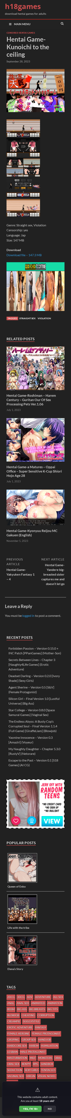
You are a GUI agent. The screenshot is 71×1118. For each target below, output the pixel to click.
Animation (55, 1003)
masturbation (17, 1057)
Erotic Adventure (20, 1027)
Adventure (43, 997)
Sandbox (47, 1064)
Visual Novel (47, 1076)
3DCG (20, 997)
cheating (28, 1015)
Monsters (45, 1057)
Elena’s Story (15, 969)
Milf (33, 1057)
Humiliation (49, 1045)
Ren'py (26, 1064)
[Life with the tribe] (23, 923)
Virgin (30, 1076)
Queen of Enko (16, 886)
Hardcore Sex (17, 1045)
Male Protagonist (33, 1051)
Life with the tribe (18, 927)
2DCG (11, 997)
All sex (58, 997)
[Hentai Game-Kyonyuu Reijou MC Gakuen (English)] (35, 526)
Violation (44, 318)
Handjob (44, 1039)
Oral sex (13, 1064)
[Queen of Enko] (23, 882)
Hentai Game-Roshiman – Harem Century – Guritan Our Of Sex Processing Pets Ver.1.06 (31, 399)
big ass (22, 1009)
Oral (58, 1057)
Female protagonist (46, 1033)
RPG (35, 1064)
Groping (13, 1039)
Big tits (53, 1009)
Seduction (14, 1070)
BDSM (11, 1009)
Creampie (13, 1021)
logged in (28, 615)
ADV (30, 997)
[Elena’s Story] (23, 965)
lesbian (12, 1051)
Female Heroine (18, 1033)
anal (10, 1003)
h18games (23, 6)
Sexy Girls (31, 1070)
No (50, 1108)
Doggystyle (31, 1021)
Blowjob (13, 1015)
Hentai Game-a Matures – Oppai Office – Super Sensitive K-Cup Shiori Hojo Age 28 (34, 471)
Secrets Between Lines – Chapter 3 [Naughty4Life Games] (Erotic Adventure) (31, 664)
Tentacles (48, 1070)
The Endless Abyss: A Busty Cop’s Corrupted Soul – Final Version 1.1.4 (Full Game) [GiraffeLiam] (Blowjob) (32, 726)
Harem (33, 1045)
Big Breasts (37, 1009)
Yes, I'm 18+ (30, 1108)
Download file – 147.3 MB (24, 255)
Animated (38, 1003)
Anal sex (23, 1003)
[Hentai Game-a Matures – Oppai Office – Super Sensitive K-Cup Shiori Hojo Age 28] (35, 462)
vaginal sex (15, 1076)
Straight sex (27, 318)
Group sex (29, 1039)
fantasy (40, 1027)
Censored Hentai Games (21, 32)
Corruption (45, 1015)
